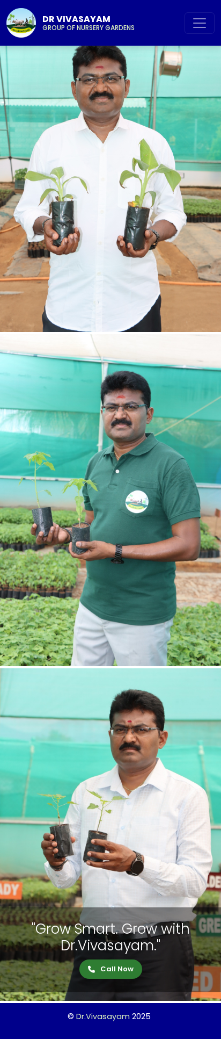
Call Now (117, 969)
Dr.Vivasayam (103, 1016)
